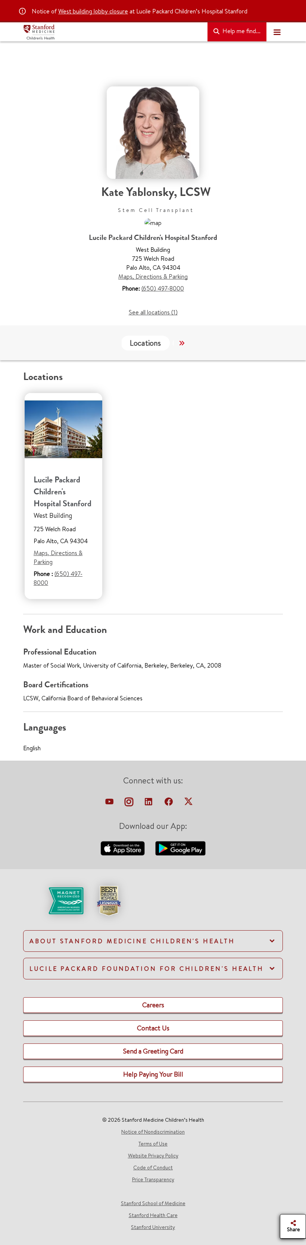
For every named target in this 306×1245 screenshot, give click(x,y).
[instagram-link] (130, 803)
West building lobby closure (93, 11)
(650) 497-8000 (162, 288)
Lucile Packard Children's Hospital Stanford (62, 491)
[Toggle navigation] (276, 32)
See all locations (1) (153, 312)
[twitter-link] (188, 803)
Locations (145, 343)
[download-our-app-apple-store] (123, 847)
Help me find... (240, 31)
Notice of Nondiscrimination (153, 1131)
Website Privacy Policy (153, 1155)
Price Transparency (153, 1179)
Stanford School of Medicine (153, 1203)
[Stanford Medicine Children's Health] (112, 32)
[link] (153, 907)
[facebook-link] (169, 803)
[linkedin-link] (149, 803)
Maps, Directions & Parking (153, 276)
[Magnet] (54, 900)
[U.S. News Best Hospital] (109, 900)
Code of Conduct (153, 1167)
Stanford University (153, 1227)
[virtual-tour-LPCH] (110, 803)
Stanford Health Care (153, 1215)
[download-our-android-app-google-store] (180, 847)
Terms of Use (153, 1143)
